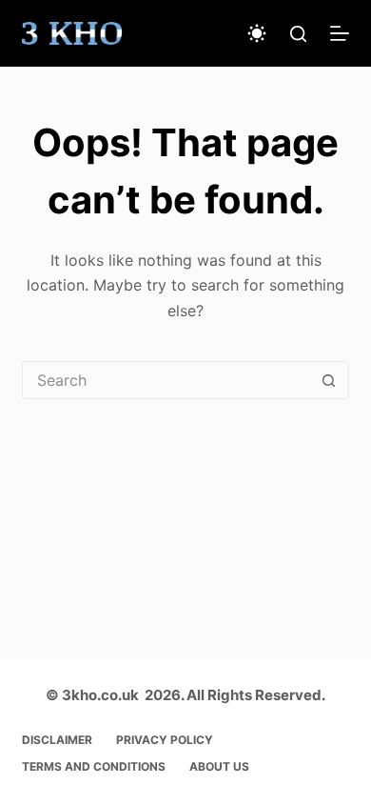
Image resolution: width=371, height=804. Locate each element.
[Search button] (329, 380)
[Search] (298, 34)
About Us (219, 766)
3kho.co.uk (100, 695)
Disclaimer (57, 740)
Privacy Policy (164, 740)
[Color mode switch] (256, 33)
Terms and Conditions (94, 766)
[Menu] (339, 33)
